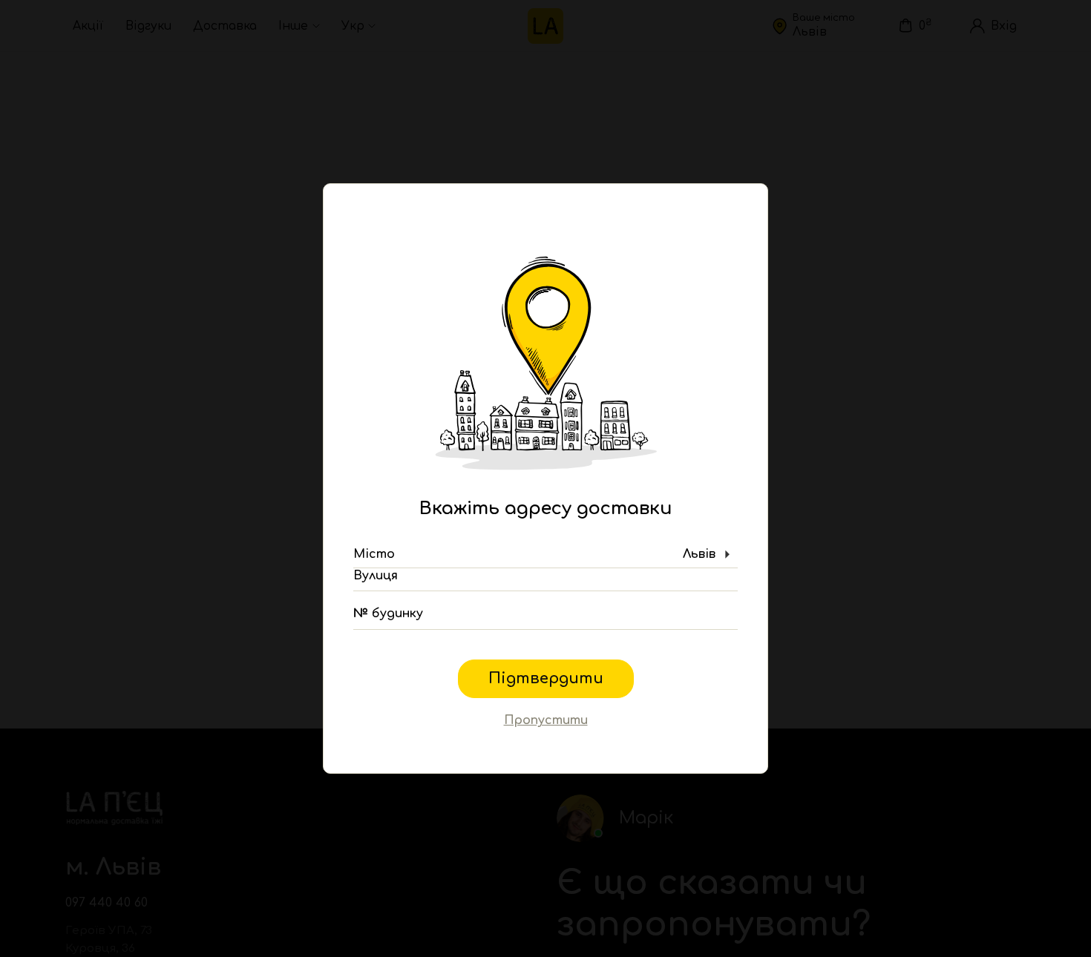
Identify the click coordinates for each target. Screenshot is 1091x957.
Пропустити (546, 720)
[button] (545, 555)
